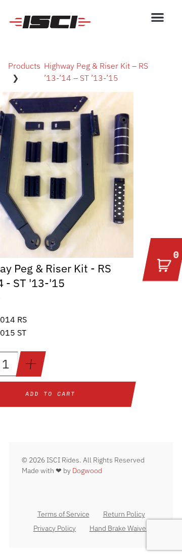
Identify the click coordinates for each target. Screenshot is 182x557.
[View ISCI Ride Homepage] (50, 21)
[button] (158, 17)
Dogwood (87, 470)
